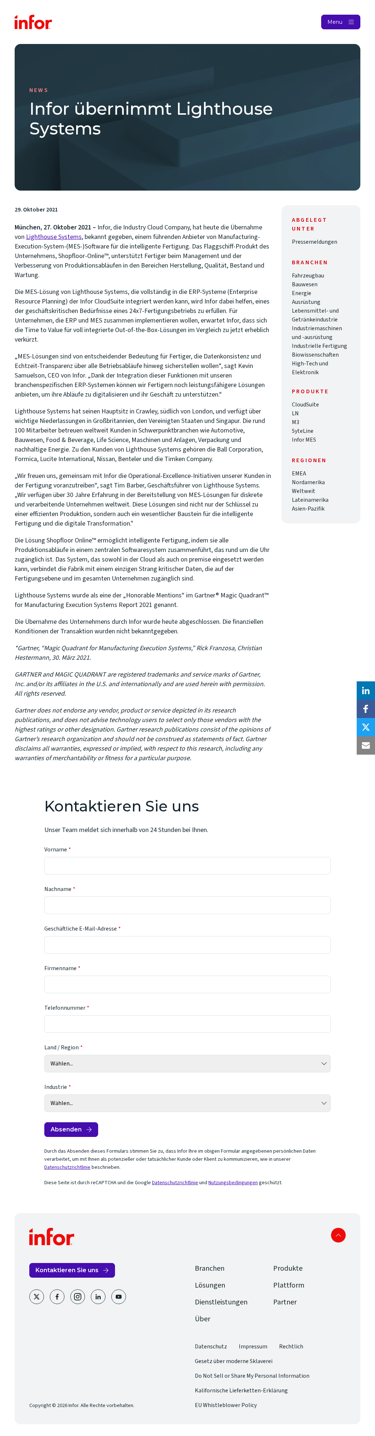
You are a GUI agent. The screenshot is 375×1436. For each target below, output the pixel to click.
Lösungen (210, 1285)
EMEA (299, 474)
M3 (295, 422)
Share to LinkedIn (366, 690)
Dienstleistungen (221, 1302)
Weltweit (303, 491)
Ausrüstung (306, 302)
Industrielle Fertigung (319, 346)
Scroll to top (338, 1235)
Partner (285, 1302)
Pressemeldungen (314, 242)
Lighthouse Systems (54, 237)
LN (295, 413)
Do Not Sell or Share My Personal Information (252, 1376)
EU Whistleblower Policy (226, 1405)
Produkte (287, 1268)
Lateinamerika (310, 500)
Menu (334, 22)
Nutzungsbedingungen (233, 1182)
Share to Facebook (366, 709)
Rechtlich (291, 1347)
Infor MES (304, 440)
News (39, 90)
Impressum (253, 1347)
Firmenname (60, 968)
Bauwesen (305, 284)
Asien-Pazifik (308, 509)
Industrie (55, 1087)
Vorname (55, 850)
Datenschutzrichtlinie (67, 1167)
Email (366, 745)
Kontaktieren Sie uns (67, 1270)
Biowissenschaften (315, 355)
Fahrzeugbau (308, 276)
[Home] (33, 22)
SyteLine (302, 431)
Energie (301, 293)
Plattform (288, 1285)
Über (202, 1319)
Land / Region (61, 1047)
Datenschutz (211, 1347)
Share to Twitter (366, 727)
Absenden (66, 1129)
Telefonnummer (64, 1008)
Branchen (209, 1268)
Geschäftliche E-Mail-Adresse (80, 929)
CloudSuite (305, 405)
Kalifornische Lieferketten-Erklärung (241, 1391)
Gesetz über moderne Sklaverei (233, 1361)
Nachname (57, 889)
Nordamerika (308, 482)
